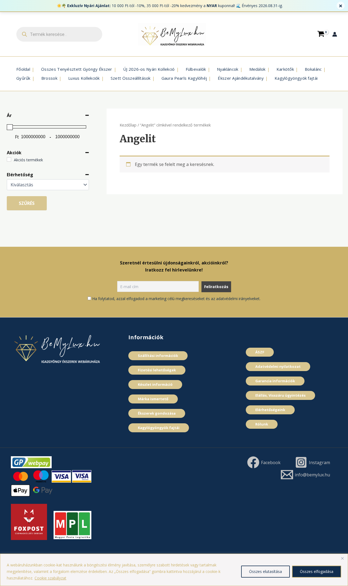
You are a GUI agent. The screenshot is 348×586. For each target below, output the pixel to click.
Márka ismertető (153, 398)
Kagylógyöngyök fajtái (296, 78)
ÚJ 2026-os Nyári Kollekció (149, 69)
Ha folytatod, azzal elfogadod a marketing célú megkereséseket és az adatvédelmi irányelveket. (176, 298)
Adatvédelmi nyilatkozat (278, 366)
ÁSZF (259, 352)
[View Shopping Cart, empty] (321, 34)
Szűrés (27, 203)
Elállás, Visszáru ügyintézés (280, 395)
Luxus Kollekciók (84, 78)
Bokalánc (313, 69)
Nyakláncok (227, 69)
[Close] (342, 558)
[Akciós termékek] (9, 159)
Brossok (49, 78)
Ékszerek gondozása (157, 413)
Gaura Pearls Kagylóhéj (184, 78)
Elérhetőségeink (270, 409)
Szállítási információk (158, 355)
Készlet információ (155, 384)
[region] (174, 570)
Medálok (257, 69)
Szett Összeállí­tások (131, 78)
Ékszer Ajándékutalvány (241, 78)
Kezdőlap (128, 125)
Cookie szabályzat (50, 578)
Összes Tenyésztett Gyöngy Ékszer (76, 69)
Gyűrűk (23, 78)
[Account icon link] (334, 34)
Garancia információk (275, 380)
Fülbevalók (196, 69)
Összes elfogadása (316, 571)
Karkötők (285, 69)
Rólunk (261, 424)
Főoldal (23, 69)
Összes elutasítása (265, 571)
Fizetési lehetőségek (157, 370)
